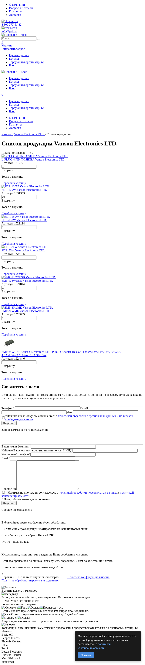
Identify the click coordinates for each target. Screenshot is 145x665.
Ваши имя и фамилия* (16, 446)
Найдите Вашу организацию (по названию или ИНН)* (37, 450)
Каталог (14, 58)
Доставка (15, 14)
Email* (6, 458)
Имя (70, 412)
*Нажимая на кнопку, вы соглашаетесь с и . (69, 417)
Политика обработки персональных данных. (30, 580)
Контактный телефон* (16, 454)
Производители (19, 55)
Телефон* (8, 408)
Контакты (15, 11)
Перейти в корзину (14, 183)
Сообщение (9, 488)
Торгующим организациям (26, 62)
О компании (17, 4)
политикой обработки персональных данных (87, 416)
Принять (86, 655)
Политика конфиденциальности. (88, 577)
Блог (12, 65)
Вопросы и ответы (21, 8)
